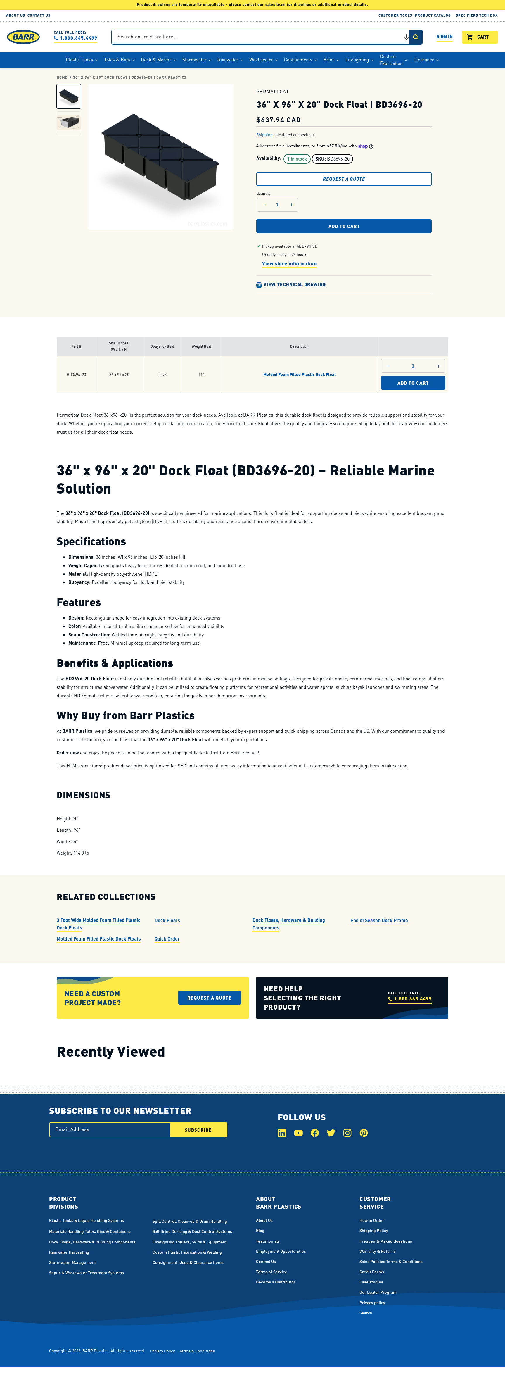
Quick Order (167, 939)
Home (62, 77)
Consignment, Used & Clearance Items (188, 1262)
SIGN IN (445, 37)
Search (365, 1312)
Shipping (264, 134)
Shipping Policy (373, 1230)
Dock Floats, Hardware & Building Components (288, 924)
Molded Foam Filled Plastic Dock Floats (99, 939)
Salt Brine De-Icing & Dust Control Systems (192, 1231)
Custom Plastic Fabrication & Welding (187, 1252)
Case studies (371, 1281)
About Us (264, 1220)
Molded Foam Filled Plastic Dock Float (299, 374)
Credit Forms (371, 1271)
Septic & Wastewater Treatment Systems (86, 1272)
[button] (406, 37)
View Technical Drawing (295, 284)
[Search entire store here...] (415, 37)
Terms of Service (271, 1271)
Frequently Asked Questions (385, 1240)
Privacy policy (372, 1302)
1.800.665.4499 (78, 38)
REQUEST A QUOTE (344, 179)
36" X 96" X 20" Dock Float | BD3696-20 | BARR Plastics (129, 77)
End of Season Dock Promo (379, 920)
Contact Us (266, 1261)
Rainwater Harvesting (69, 1252)
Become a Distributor (275, 1281)
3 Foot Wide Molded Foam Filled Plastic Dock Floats (98, 924)
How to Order (371, 1220)
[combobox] (267, 37)
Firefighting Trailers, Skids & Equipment (190, 1241)
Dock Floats (167, 920)
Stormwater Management (72, 1262)
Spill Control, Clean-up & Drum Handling (190, 1221)
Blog (260, 1230)
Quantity (263, 192)
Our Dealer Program (378, 1292)
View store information (289, 263)
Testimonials (268, 1240)
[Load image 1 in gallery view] (69, 96)
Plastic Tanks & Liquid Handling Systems (86, 1220)
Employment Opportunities (281, 1251)
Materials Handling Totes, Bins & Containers (89, 1231)
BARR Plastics (95, 1350)
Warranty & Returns (377, 1251)
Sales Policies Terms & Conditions (391, 1261)
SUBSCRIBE (198, 1130)
